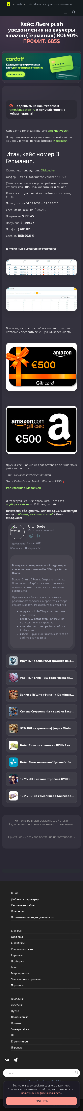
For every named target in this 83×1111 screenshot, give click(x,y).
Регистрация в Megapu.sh (23, 487)
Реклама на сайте (23, 905)
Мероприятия (20, 973)
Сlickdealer (48, 170)
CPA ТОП (16, 930)
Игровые (17, 1047)
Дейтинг (16, 1004)
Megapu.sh (60, 140)
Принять (41, 1101)
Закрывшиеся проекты (26, 979)
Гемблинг (17, 998)
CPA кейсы (18, 942)
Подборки (17, 961)
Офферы (17, 936)
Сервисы (17, 955)
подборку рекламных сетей (34, 514)
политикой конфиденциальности (41, 1093)
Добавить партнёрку (25, 899)
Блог (14, 967)
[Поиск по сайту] (73, 12)
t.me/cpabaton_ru (22, 109)
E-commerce (19, 1041)
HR (13, 1035)
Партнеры (17, 985)
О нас (14, 893)
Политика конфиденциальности (32, 917)
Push (19, 4)
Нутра (15, 1011)
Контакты (17, 911)
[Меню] (65, 12)
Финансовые (19, 1017)
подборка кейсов (17, 504)
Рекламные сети (22, 949)
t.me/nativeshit (58, 130)
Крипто (16, 1023)
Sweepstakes (20, 1029)
